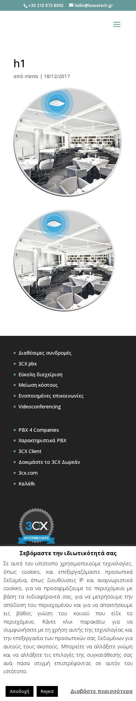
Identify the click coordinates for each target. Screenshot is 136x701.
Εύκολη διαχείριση (40, 374)
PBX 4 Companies (38, 430)
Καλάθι (26, 483)
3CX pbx (27, 363)
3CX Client (29, 451)
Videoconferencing (39, 406)
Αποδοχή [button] (19, 691)
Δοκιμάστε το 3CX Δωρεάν (49, 462)
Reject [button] (47, 691)
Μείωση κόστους (38, 385)
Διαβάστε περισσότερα (101, 690)
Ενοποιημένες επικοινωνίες (51, 395)
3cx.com (28, 472)
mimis (31, 76)
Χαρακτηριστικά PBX (42, 440)
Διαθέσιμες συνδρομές (44, 352)
